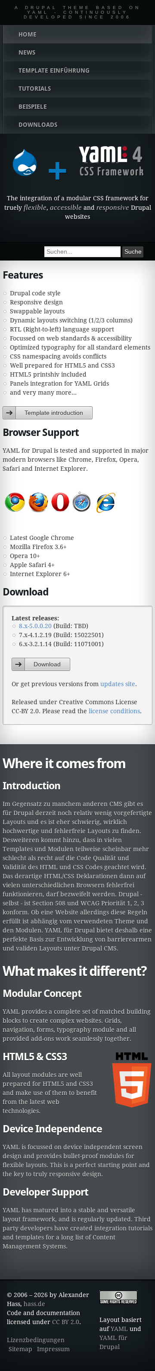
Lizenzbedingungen (36, 1340)
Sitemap (20, 1349)
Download (47, 664)
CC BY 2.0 (65, 1322)
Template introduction (54, 412)
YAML (119, 1328)
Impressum (53, 1349)
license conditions (114, 711)
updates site (117, 684)
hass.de (34, 1303)
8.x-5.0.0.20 (35, 626)
